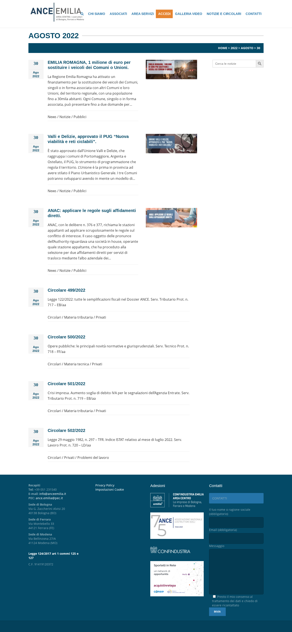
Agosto (247, 48)
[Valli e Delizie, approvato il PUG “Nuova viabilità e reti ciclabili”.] (171, 143)
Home (222, 48)
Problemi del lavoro (93, 457)
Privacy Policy (104, 485)
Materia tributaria (78, 317)
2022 (234, 48)
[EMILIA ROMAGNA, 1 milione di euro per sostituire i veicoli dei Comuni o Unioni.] (171, 69)
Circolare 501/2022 (66, 383)
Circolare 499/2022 (66, 290)
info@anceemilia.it (52, 494)
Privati (101, 317)
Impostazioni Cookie (109, 489)
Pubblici (80, 116)
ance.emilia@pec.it (49, 498)
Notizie (65, 116)
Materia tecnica (76, 364)
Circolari (54, 317)
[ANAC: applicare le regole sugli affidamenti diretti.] (171, 217)
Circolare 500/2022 (66, 337)
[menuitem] (119, 489)
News (52, 116)
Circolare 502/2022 (66, 430)
